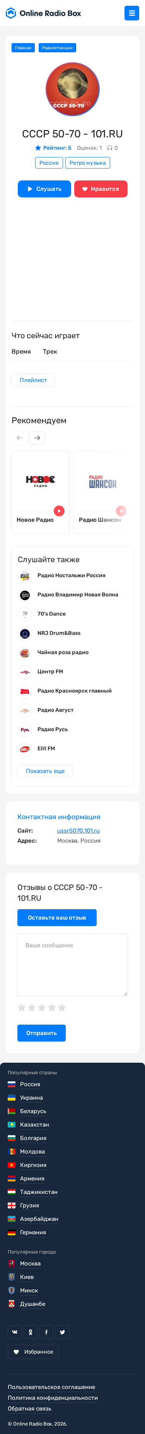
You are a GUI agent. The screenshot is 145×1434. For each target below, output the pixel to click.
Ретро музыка (88, 163)
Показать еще (45, 771)
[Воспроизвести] (59, 511)
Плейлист (33, 380)
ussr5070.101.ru (78, 830)
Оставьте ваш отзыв (57, 917)
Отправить (41, 1033)
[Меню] (132, 13)
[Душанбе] (12, 1304)
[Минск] (12, 1290)
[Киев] (12, 1277)
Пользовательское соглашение (51, 1387)
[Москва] (12, 1263)
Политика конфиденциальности (53, 1397)
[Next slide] (37, 438)
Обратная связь (29, 1408)
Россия (49, 163)
